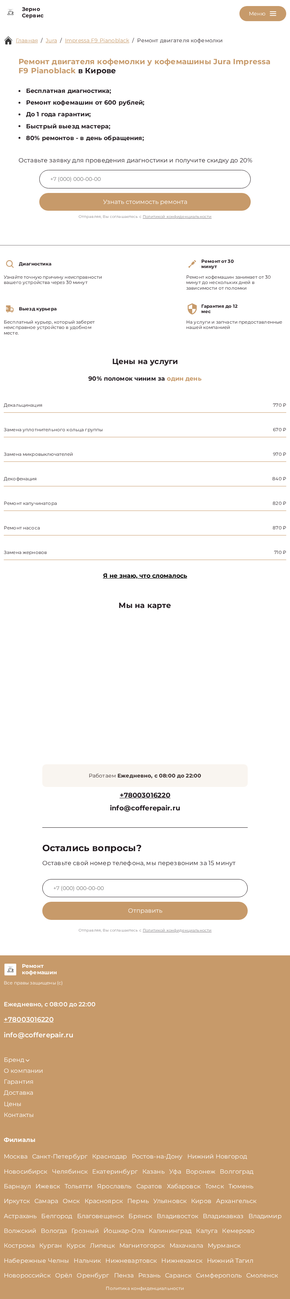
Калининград (170, 1230)
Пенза (124, 1275)
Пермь (138, 1201)
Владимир (265, 1216)
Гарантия (19, 1081)
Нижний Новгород (217, 1156)
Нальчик (87, 1260)
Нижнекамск (181, 1260)
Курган (50, 1245)
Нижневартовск (131, 1260)
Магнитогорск (142, 1245)
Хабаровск (184, 1186)
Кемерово (238, 1230)
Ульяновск (170, 1201)
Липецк (102, 1245)
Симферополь (219, 1275)
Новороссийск (27, 1275)
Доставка (18, 1092)
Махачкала (186, 1245)
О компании (23, 1070)
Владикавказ (223, 1216)
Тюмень (241, 1186)
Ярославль (114, 1186)
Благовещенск (100, 1216)
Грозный (85, 1230)
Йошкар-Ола (123, 1230)
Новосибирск (26, 1171)
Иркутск (17, 1201)
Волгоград (236, 1171)
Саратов (149, 1186)
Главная (27, 40)
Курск (75, 1245)
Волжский (20, 1230)
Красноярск (104, 1201)
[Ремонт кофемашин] (10, 969)
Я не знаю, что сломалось (145, 575)
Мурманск (224, 1245)
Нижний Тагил (230, 1260)
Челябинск (70, 1171)
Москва (16, 1156)
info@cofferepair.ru (145, 808)
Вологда (54, 1230)
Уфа (175, 1171)
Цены (13, 1104)
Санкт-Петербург (60, 1156)
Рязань (149, 1275)
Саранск (178, 1275)
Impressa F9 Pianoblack (97, 40)
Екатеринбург (115, 1171)
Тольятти (79, 1186)
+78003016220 (145, 795)
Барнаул (17, 1186)
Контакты (19, 1114)
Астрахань (20, 1216)
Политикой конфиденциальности (177, 216)
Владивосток (177, 1216)
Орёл (63, 1275)
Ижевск (47, 1186)
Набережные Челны (36, 1260)
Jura (51, 40)
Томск (214, 1186)
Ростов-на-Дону (157, 1156)
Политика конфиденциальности (145, 1288)
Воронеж (200, 1171)
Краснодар (109, 1156)
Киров (201, 1201)
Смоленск (262, 1275)
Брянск (140, 1216)
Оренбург (93, 1275)
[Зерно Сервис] (10, 12)
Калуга (207, 1230)
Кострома (19, 1245)
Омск (71, 1201)
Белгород (56, 1216)
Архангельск (236, 1201)
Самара (46, 1201)
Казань (153, 1171)
